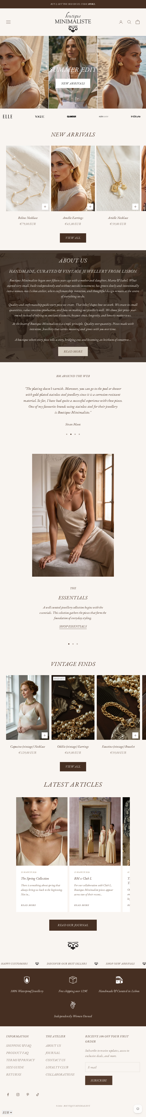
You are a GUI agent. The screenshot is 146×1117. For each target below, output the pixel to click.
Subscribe (99, 1080)
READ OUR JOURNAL (73, 925)
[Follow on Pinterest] (28, 1094)
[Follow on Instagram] (18, 1094)
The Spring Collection (35, 878)
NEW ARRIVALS (73, 83)
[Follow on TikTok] (38, 1094)
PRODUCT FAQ (17, 1053)
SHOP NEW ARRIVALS (102, 963)
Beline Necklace (28, 218)
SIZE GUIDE (15, 1067)
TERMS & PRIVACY (20, 1060)
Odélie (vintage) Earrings (73, 746)
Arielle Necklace (118, 218)
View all (73, 238)
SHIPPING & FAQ (18, 1045)
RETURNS (13, 1074)
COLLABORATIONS (60, 1074)
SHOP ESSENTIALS (73, 626)
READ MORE (73, 351)
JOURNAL (53, 1053)
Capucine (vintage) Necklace (27, 746)
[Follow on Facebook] (8, 1094)
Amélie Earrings (73, 218)
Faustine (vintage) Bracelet (118, 746)
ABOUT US (53, 1045)
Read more (28, 905)
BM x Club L (83, 878)
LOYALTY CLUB (57, 1067)
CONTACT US (55, 1060)
